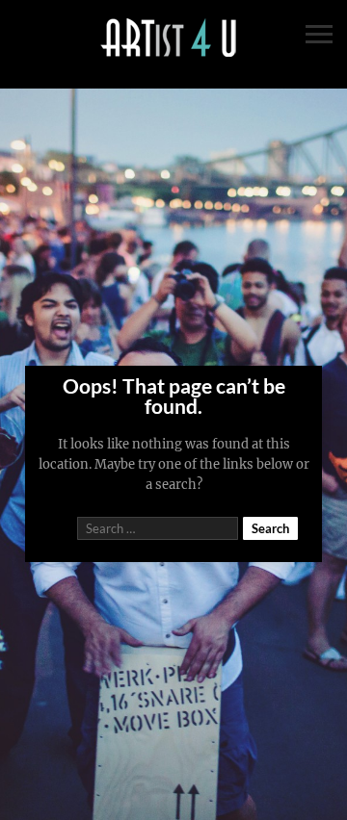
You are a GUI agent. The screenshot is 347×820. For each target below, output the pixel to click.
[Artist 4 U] (173, 38)
